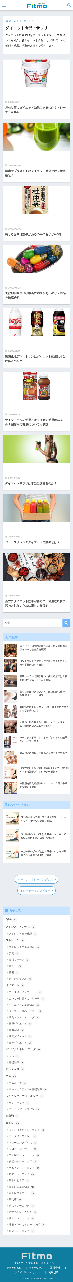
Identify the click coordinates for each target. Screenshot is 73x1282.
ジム (13, 1056)
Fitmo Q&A (35, 1267)
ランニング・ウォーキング (24, 1096)
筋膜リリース (18, 959)
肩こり (15, 965)
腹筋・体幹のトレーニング (26, 1224)
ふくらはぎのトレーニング (26, 1129)
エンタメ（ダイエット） (25, 992)
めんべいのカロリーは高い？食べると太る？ (43, 752)
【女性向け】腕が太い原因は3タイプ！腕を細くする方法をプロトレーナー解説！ (44, 770)
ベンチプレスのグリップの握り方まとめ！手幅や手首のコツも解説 (43, 663)
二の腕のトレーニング (24, 1155)
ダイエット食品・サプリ (25, 1010)
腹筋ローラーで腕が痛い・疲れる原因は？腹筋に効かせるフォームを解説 (43, 678)
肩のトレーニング (21, 1205)
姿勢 (13, 953)
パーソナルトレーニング (23, 1049)
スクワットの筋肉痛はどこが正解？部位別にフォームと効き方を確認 (43, 647)
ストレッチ (15, 940)
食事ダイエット (20, 1042)
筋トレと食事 (19, 1180)
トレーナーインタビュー (35, 890)
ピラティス (15, 1069)
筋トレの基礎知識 (21, 1186)
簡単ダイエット (20, 1023)
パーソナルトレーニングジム (35, 879)
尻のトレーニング (21, 1174)
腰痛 (14, 972)
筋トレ (12, 1123)
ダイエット (15, 985)
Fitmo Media (14, 1267)
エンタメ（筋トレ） (22, 1136)
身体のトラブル (20, 978)
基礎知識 (16, 1062)
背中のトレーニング (22, 1212)
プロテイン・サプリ (22, 1148)
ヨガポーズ (17, 1083)
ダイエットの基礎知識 (24, 1004)
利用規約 (53, 1272)
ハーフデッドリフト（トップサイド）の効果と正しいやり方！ (43, 739)
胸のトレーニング (21, 1218)
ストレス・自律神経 (22, 933)
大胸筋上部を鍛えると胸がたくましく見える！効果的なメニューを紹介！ (42, 724)
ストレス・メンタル (20, 926)
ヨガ (11, 1076)
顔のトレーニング (21, 1230)
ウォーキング (19, 1103)
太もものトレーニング (24, 1167)
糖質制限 (16, 1030)
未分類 (11, 1115)
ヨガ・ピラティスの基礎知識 (27, 1089)
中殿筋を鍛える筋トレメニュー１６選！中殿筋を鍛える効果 (43, 785)
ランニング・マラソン (24, 1109)
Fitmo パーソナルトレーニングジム (34, 1263)
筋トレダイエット (21, 1192)
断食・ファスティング (23, 1017)
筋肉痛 (15, 1199)
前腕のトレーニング (22, 1161)
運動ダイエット (20, 1036)
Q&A (11, 919)
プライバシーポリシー (27, 1272)
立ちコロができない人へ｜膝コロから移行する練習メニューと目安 (43, 693)
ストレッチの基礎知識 (24, 947)
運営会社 (55, 1267)
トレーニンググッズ (22, 1142)
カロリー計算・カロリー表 (26, 998)
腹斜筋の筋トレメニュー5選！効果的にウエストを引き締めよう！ (44, 709)
